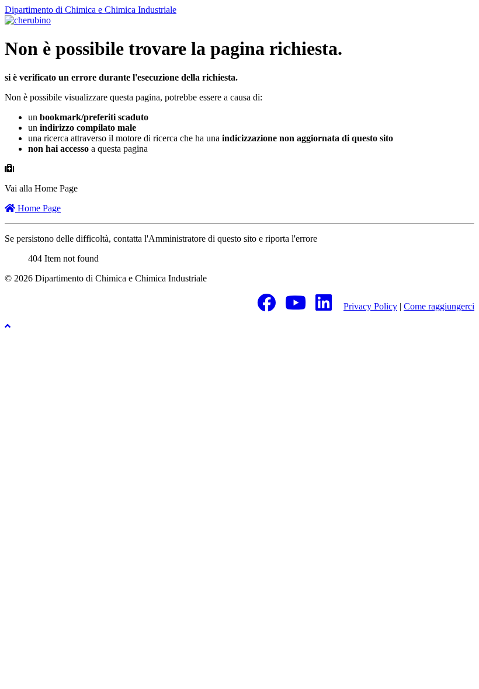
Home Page (38, 208)
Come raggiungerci (439, 306)
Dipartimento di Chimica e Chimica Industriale (90, 10)
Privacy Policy (370, 306)
